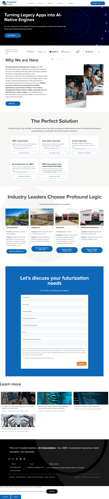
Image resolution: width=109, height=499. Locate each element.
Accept (5, 497)
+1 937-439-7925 (15, 467)
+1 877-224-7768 (14, 471)
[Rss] (24, 459)
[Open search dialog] (87, 3)
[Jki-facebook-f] (13, 459)
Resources (60, 3)
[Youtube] (20, 459)
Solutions (50, 3)
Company (70, 3)
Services (40, 3)
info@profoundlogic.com (35, 467)
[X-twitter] (17, 459)
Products (31, 3)
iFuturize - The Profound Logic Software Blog (15, 411)
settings (52, 491)
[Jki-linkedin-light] (9, 459)
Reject (16, 497)
